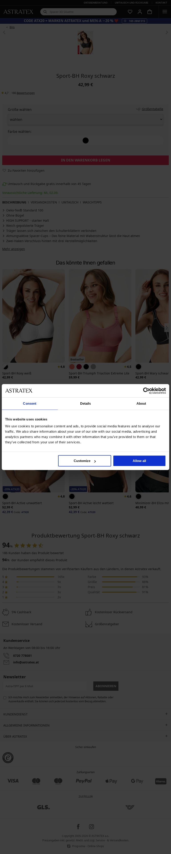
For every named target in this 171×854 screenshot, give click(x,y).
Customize (82, 461)
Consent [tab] (29, 403)
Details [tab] (85, 403)
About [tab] (141, 403)
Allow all (139, 461)
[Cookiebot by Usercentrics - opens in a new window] (146, 390)
